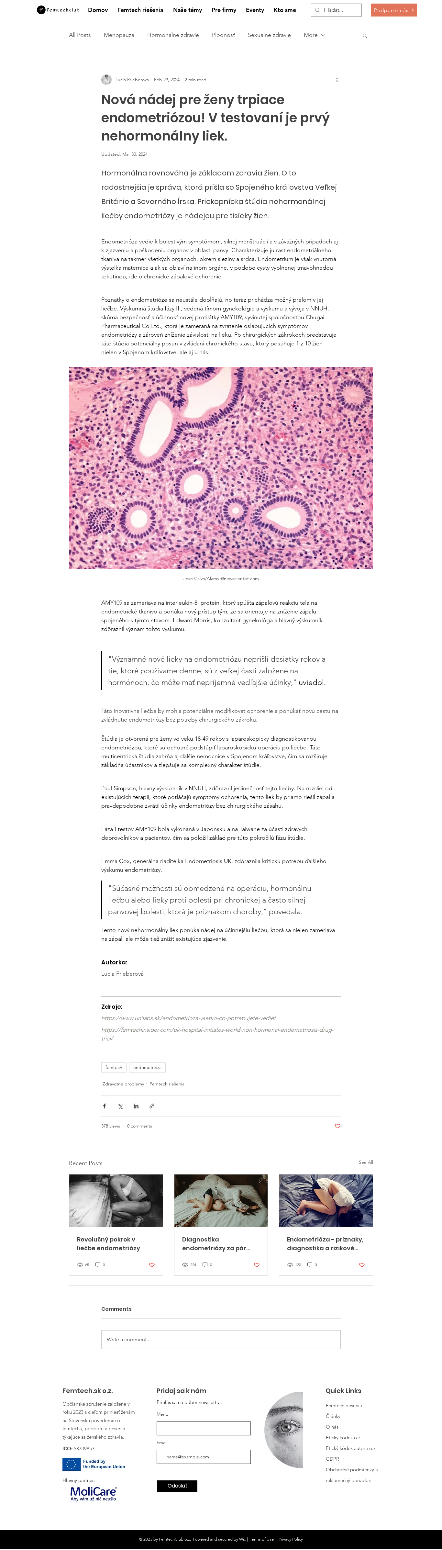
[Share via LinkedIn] (136, 1106)
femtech (113, 1067)
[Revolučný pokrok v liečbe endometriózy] (116, 1200)
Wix (242, 1539)
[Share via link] (152, 1106)
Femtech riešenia (166, 1084)
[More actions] (337, 80)
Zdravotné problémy (123, 1084)
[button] (187, 10)
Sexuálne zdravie (269, 35)
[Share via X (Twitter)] (120, 1106)
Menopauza (119, 35)
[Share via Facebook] (104, 1106)
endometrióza (147, 1067)
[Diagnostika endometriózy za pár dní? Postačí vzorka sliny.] (221, 1200)
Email (162, 1442)
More (311, 35)
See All (366, 1162)
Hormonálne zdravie (173, 35)
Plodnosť (223, 35)
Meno (162, 1414)
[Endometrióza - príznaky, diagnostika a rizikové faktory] (326, 1200)
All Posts (80, 35)
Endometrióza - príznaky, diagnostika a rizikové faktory (325, 1243)
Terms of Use (262, 1539)
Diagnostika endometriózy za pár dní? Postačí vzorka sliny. (220, 1243)
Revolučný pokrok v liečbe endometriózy (108, 1243)
